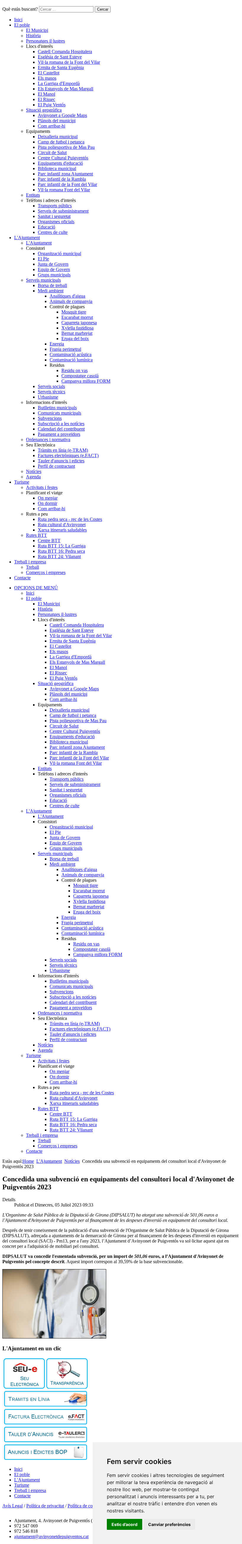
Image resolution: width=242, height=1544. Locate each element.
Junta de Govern (53, 264)
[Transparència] (67, 1387)
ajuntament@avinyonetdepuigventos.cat (51, 1536)
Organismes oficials (56, 221)
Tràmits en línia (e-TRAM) (63, 450)
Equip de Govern (54, 269)
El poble (22, 24)
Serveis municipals (43, 280)
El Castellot (48, 72)
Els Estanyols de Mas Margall (65, 88)
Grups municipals (54, 274)
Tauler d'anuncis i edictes (61, 460)
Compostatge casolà (80, 375)
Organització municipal (59, 253)
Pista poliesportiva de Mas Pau (66, 147)
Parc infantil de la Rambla (62, 179)
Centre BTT (49, 540)
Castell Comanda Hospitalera (65, 51)
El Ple (43, 258)
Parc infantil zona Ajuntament (65, 173)
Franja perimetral (65, 349)
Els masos (47, 78)
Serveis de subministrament (63, 210)
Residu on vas (74, 370)
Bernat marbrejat (76, 333)
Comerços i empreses (46, 572)
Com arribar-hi (51, 125)
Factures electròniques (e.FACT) (68, 455)
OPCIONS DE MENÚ (36, 587)
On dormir (47, 503)
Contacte (22, 577)
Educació (46, 226)
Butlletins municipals (57, 407)
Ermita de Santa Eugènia (61, 67)
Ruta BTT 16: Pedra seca (61, 551)
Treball (32, 567)
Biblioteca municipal (57, 168)
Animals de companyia (71, 301)
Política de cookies (85, 1505)
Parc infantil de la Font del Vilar (67, 184)
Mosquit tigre (73, 311)
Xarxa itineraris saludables (62, 529)
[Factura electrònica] (45, 1422)
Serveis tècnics (51, 391)
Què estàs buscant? (20, 9)
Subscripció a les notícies (61, 423)
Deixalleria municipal (58, 136)
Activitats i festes (42, 487)
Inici (18, 19)
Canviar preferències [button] (169, 1524)
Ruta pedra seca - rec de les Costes (70, 519)
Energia (57, 343)
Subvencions (50, 418)
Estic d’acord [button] (125, 1524)
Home (28, 1161)
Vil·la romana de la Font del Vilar (69, 62)
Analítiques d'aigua (67, 296)
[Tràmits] (45, 1405)
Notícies (33, 471)
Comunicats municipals (59, 412)
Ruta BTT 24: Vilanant (59, 556)
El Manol (46, 94)
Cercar (102, 9)
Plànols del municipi (57, 120)
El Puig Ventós (52, 104)
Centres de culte (53, 232)
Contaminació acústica (70, 354)
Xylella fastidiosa (77, 327)
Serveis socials (51, 386)
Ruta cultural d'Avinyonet (62, 524)
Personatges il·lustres (45, 40)
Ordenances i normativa (48, 439)
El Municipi (37, 30)
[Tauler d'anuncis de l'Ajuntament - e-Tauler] (45, 1440)
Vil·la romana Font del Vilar (64, 189)
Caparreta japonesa (79, 322)
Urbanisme (48, 397)
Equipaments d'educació (60, 163)
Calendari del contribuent (61, 428)
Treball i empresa (30, 561)
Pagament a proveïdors (59, 434)
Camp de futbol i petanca (61, 141)
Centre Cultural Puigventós (63, 157)
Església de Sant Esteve (60, 56)
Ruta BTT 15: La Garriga (62, 545)
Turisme (21, 482)
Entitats (33, 195)
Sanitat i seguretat (54, 216)
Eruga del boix (75, 338)
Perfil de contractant (56, 466)
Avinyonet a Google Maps (62, 115)
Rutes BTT (36, 535)
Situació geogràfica (44, 110)
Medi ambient (50, 290)
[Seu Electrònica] (24, 1387)
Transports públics (55, 205)
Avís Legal (12, 1505)
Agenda (33, 476)
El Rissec (46, 99)
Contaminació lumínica (71, 359)
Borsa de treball (52, 285)
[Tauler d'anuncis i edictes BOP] (45, 1458)
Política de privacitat (45, 1505)
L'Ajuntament (27, 237)
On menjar (48, 497)
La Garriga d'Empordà (59, 83)
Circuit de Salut (52, 152)
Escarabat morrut (77, 317)
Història (33, 35)
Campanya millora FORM (85, 381)
